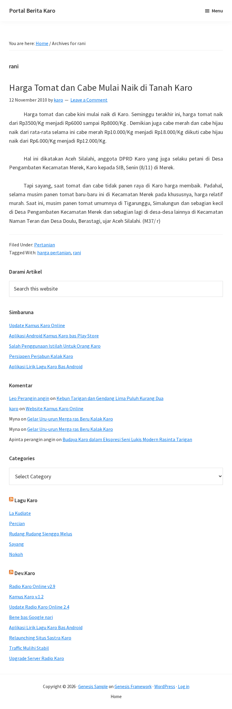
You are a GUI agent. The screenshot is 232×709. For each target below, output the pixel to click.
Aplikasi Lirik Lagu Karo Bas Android (45, 366)
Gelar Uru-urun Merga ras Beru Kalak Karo (70, 419)
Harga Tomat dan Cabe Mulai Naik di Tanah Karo (100, 87)
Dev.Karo (24, 573)
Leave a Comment (89, 100)
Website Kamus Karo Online (54, 408)
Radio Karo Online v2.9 (32, 586)
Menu (217, 11)
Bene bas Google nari (31, 617)
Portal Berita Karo (32, 10)
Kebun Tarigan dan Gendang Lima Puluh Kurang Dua (109, 398)
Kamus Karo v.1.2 (26, 597)
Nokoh (16, 554)
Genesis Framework (133, 686)
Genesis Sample (93, 686)
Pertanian (44, 245)
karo (13, 408)
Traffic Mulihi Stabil (29, 648)
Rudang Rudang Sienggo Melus (40, 534)
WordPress (164, 686)
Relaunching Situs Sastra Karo (40, 638)
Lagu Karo (25, 500)
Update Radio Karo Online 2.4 (39, 607)
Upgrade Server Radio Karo (36, 658)
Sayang (16, 544)
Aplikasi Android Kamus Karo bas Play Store (54, 336)
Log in (183, 686)
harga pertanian (54, 252)
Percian (17, 523)
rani (77, 252)
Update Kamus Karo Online (37, 325)
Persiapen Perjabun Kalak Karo (41, 356)
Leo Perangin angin (29, 398)
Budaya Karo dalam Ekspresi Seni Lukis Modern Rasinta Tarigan (127, 439)
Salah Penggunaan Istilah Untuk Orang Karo (55, 346)
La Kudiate (20, 513)
